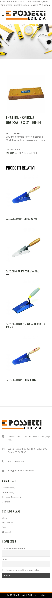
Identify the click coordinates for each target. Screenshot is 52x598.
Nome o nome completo (13, 548)
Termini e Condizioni (11, 497)
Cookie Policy (8, 492)
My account (7, 522)
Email (4, 559)
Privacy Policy (8, 488)
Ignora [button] (47, 5)
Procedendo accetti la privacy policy (22, 570)
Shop (4, 518)
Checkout (6, 532)
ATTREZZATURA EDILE (26, 153)
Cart (4, 527)
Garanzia (6, 502)
